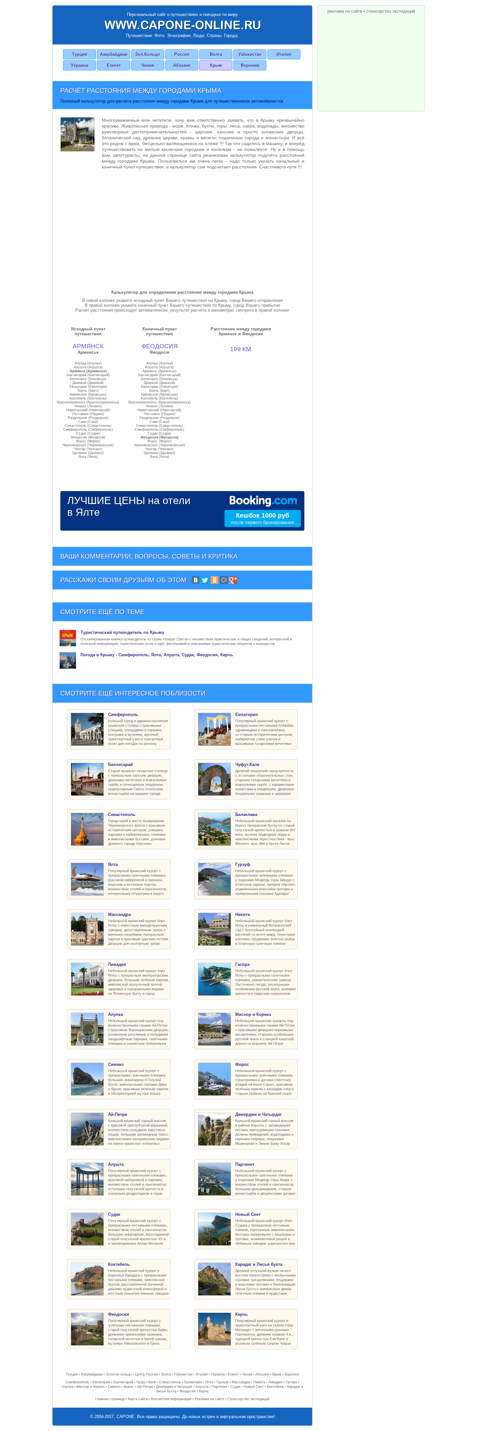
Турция (79, 54)
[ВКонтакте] (196, 580)
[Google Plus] (233, 580)
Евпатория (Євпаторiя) (88, 387)
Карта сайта (138, 1399)
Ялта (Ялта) (88, 457)
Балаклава (193, 1382)
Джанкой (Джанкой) (88, 383)
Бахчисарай (123, 1382)
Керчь (204, 1391)
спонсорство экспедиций (390, 11)
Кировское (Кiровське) (88, 394)
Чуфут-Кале (146, 1382)
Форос (129, 1386)
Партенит (219, 1386)
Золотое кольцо (119, 1374)
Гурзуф (222, 1382)
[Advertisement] (182, 228)
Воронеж (250, 65)
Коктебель (275, 1386)
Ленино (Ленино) (88, 406)
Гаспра (291, 1382)
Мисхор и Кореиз (90, 1386)
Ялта (209, 1382)
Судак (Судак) (88, 433)
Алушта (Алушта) (88, 367)
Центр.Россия (146, 1374)
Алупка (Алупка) (88, 363)
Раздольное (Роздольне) (88, 418)
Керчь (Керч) (88, 390)
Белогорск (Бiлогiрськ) (88, 379)
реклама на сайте (344, 11)
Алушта (202, 1386)
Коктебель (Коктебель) (88, 398)
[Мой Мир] (224, 580)
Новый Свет (254, 1386)
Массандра (241, 1382)
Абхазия (181, 65)
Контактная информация (171, 1399)
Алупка (67, 1386)
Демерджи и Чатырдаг (174, 1386)
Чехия (147, 65)
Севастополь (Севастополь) (88, 425)
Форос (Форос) (88, 441)
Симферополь (77, 1382)
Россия (182, 54)
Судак (235, 1386)
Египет (114, 65)
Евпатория (101, 1382)
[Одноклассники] (214, 580)
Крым (216, 65)
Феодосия (187, 1391)
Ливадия (275, 1382)
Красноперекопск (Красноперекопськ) (88, 402)
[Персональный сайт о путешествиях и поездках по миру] (182, 25)
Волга (216, 54)
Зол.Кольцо (147, 54)
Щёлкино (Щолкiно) (88, 453)
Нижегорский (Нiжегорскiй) (88, 410)
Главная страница (110, 1399)
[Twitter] (205, 580)
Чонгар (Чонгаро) (88, 449)
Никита (259, 1382)
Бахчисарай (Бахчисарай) (88, 375)
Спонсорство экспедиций (248, 1399)
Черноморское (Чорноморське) (88, 445)
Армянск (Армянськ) (88, 371)
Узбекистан (250, 54)
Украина (79, 65)
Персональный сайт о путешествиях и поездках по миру (182, 14)
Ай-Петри (145, 1386)
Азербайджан (114, 54)
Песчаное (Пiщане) (88, 414)
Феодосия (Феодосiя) (88, 437)
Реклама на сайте (209, 1399)
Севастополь (170, 1382)
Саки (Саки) (88, 422)
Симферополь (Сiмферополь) (88, 429)
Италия (283, 54)
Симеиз (114, 1386)
